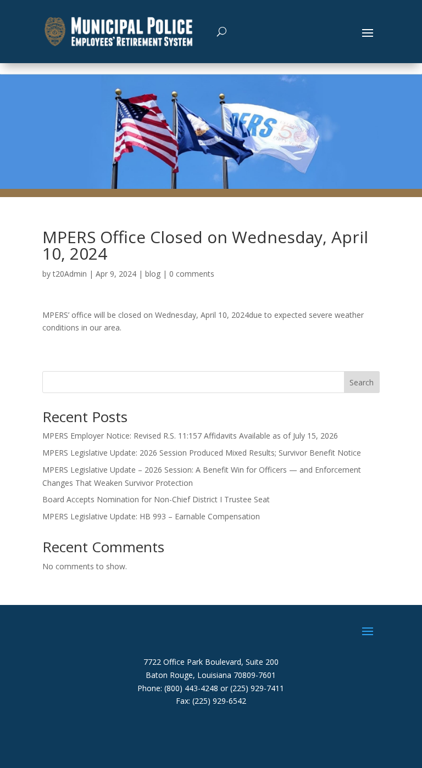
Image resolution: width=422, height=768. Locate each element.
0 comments (191, 273)
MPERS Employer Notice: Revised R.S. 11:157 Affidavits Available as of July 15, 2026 (190, 435)
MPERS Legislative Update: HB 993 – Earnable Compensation (151, 516)
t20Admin (70, 273)
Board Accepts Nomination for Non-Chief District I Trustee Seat (156, 499)
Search (361, 382)
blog (152, 273)
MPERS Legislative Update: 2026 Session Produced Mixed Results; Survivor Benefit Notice (201, 452)
